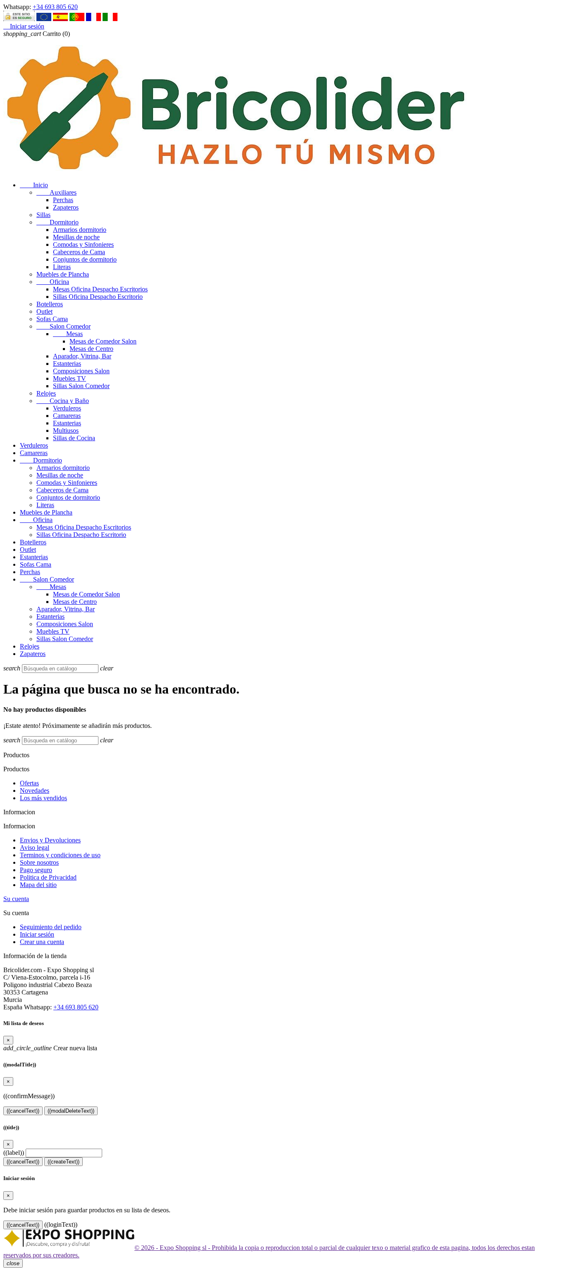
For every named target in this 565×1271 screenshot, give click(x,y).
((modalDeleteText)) (71, 1111)
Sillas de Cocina (74, 437)
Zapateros (66, 207)
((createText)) (63, 1162)
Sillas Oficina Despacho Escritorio (98, 296)
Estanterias (67, 363)
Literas (62, 266)
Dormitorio (57, 222)
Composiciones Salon (81, 370)
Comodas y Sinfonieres (83, 244)
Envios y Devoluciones (50, 840)
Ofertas (29, 783)
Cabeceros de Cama (79, 251)
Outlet (44, 311)
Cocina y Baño (62, 400)
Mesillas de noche (76, 237)
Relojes (46, 393)
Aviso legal (34, 847)
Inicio (34, 184)
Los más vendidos (43, 797)
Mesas (68, 333)
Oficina (52, 281)
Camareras (67, 415)
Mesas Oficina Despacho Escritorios (100, 289)
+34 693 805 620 (55, 6)
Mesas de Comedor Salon (102, 341)
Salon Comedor (63, 326)
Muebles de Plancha (62, 274)
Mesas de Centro (91, 348)
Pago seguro (36, 869)
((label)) (13, 1152)
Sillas (43, 214)
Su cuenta (16, 898)
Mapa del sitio (38, 884)
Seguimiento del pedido (50, 926)
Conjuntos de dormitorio (85, 259)
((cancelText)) (23, 1111)
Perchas (63, 199)
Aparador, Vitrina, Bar (82, 356)
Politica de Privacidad (48, 877)
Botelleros (49, 304)
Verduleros (67, 408)
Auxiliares (56, 192)
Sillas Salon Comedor (81, 385)
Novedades (34, 790)
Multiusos (66, 430)
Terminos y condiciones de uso (60, 854)
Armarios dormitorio (79, 229)
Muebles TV (69, 378)
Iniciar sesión (37, 934)
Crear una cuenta (42, 941)
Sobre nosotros (39, 862)
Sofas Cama (52, 318)
